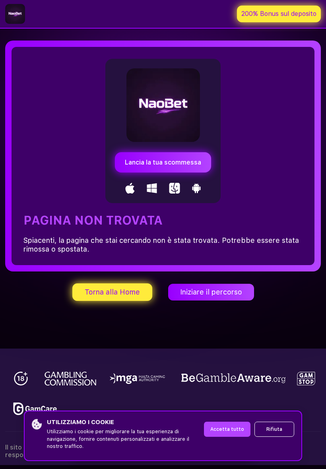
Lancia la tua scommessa (163, 162)
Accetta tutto (227, 429)
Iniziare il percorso (211, 292)
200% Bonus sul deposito (278, 13)
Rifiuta (274, 429)
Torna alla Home (112, 292)
